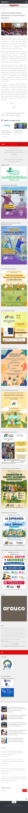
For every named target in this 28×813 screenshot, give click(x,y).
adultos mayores (4, 628)
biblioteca (22, 628)
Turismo (10, 644)
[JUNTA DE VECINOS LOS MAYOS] (14, 343)
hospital (20, 637)
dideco (4, 635)
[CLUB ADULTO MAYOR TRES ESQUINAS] (14, 218)
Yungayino (5, 20)
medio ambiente (21, 113)
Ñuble (24, 646)
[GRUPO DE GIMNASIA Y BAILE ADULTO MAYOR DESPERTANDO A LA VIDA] (14, 264)
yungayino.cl (17, 115)
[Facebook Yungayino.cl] (19, 144)
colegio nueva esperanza (5, 633)
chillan (5, 632)
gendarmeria (16, 637)
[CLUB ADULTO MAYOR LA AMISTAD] (14, 306)
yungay (7, 115)
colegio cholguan (15, 632)
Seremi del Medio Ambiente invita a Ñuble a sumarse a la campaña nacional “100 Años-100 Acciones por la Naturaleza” (12, 752)
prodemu (20, 641)
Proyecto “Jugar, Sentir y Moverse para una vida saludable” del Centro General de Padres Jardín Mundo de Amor (17, 724)
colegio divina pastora (22, 632)
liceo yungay (4, 639)
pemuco (17, 641)
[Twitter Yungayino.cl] (21, 144)
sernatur (5, 644)
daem (13, 634)
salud (24, 642)
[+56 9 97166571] (26, 144)
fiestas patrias (11, 637)
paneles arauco (12, 641)
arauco (14, 628)
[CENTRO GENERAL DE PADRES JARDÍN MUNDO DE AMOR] (14, 589)
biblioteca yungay (4, 630)
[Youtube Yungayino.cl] (23, 144)
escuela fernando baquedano (12, 113)
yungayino (12, 115)
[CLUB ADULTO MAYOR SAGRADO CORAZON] (14, 508)
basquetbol (18, 628)
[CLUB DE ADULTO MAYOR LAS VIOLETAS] (14, 385)
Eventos (25, 635)
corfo (11, 633)
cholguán (8, 632)
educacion (8, 636)
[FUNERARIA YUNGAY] (14, 180)
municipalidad (17, 639)
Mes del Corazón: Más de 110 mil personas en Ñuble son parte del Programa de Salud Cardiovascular (16, 740)
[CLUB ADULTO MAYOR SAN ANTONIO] (14, 464)
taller (8, 644)
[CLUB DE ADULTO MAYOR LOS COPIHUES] (14, 427)
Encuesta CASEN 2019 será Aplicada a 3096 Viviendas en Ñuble (6, 132)
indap (23, 637)
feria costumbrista (4, 637)
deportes (21, 634)
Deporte (17, 634)
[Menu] (26, 2)
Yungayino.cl (4, 2)
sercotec (2, 644)
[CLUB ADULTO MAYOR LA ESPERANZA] (14, 545)
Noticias (3, 8)
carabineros (22, 630)
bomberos (10, 630)
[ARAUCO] (14, 621)
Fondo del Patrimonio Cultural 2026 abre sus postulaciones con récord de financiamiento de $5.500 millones (17, 717)
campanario (15, 630)
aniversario (10, 628)
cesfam (2, 632)
